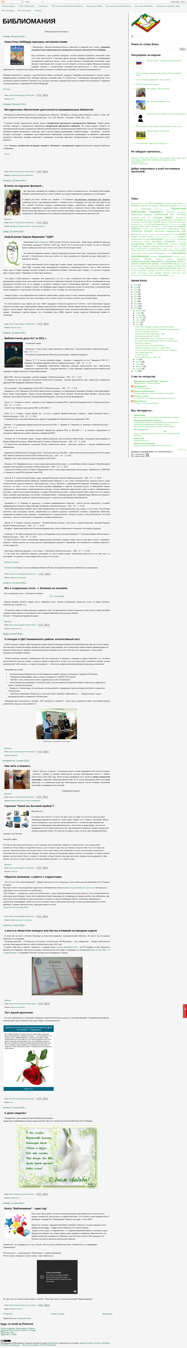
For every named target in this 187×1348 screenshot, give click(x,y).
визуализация (181, 217)
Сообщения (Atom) (24, 1318)
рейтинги (176, 264)
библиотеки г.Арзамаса (17, 226)
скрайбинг (134, 268)
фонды (184, 270)
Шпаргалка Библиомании (144, 391)
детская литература (156, 224)
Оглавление (9, 568)
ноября (139, 313)
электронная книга (178, 273)
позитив (176, 256)
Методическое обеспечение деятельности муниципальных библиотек (48, 109)
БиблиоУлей (139, 438)
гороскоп (163, 222)
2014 (136, 301)
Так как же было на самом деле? (15, 907)
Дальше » (8, 219)
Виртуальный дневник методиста (147, 420)
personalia (17, 327)
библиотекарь (146, 209)
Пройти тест (28, 1089)
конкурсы (181, 237)
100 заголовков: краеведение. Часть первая (153, 80)
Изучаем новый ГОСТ (141, 440)
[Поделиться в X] (42, 95)
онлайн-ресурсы (155, 248)
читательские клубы (145, 273)
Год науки (143, 222)
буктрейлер (135, 217)
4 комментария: (29, 171)
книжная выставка (138, 237)
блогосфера (181, 215)
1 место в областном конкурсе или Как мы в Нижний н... (157, 350)
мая (137, 359)
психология (170, 261)
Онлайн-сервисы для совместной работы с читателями (154, 393)
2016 (136, 297)
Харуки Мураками (41, 242)
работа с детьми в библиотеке (35, 226)
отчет (145, 250)
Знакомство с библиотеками (162, 226)
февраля (139, 366)
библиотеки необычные (176, 212)
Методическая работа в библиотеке (118, 6)
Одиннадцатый (140, 386)
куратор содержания (170, 239)
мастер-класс (182, 241)
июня (138, 324)
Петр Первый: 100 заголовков (158, 89)
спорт (184, 268)
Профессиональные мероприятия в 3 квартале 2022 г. (153, 445)
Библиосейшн (139, 415)
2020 (136, 287)
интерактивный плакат (177, 229)
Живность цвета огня (86, 888)
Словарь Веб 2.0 (137, 162)
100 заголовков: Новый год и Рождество (151, 143)
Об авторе (38, 10)
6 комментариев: (30, 751)
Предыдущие (107, 1314)
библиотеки (13, 755)
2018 (136, 292)
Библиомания (29, 21)
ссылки (134, 270)
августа (139, 320)
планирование (159, 253)
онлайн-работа (142, 248)
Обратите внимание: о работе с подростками (33, 876)
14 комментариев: (30, 1003)
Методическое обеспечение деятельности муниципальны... (158, 329)
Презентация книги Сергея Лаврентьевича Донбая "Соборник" (156, 417)
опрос (165, 248)
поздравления (14, 1198)
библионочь (173, 206)
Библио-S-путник (69, 888)
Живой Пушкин (140, 401)
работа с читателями (25, 920)
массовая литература (163, 241)
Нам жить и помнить (17, 766)
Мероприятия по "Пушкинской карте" (147, 383)
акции (179, 203)
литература (181, 239)
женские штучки (176, 224)
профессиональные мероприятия (147, 261)
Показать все (182, 449)
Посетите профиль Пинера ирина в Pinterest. (18, 1328)
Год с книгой (154, 222)
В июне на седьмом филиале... (24, 185)
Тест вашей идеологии (18, 1012)
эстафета (154, 275)
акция (184, 203)
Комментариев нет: (30, 574)
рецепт (183, 264)
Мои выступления (24, 10)
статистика (142, 270)
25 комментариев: (30, 1305)
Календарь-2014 (169, 234)
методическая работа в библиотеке (21, 175)
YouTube (171, 275)
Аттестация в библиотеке (144, 6)
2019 (136, 290)
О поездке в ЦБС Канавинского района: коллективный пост (42, 639)
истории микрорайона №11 (67, 947)
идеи (175, 226)
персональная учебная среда (142, 253)
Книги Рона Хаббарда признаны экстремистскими (35, 41)
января (139, 369)
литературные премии (140, 241)
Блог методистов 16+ (150, 430)
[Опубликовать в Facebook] (44, 95)
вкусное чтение (149, 220)
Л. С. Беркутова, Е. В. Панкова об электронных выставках (154, 398)
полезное (183, 256)
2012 (136, 306)
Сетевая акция (180, 266)
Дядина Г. (167, 224)
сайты (133, 266)
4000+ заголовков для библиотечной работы (67, 6)
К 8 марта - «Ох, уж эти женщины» (146, 403)
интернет (148, 231)
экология (166, 273)
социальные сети (15, 628)
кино (177, 234)
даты (180, 222)
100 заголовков (155, 203)
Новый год (136, 246)
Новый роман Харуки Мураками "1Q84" (29, 236)
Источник (6, 89)
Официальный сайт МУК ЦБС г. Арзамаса (151, 381)
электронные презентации (141, 275)
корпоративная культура (140, 239)
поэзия (148, 259)
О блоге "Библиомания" (26, 6)
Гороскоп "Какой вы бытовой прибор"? (29, 806)
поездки (154, 256)
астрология (13, 871)
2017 (136, 294)
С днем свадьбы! (15, 1113)
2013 (136, 304)
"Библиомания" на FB (139, 203)
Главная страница (8, 6)
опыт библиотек (174, 248)
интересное (136, 231)
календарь (159, 234)
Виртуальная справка (94, 6)
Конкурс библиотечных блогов (165, 237)
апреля (139, 362)
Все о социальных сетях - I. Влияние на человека (35, 588)
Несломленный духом (142, 388)
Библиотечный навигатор (144, 443)
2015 (136, 299)
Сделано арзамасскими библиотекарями (151, 266)
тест (11, 1102)
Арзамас (13, 800)
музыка (182, 244)
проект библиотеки (176, 259)
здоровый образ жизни (140, 226)
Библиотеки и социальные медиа (168, 6)
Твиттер (158, 270)
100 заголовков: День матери (147, 84)
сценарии (151, 270)
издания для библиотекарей (154, 229)
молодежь (173, 244)
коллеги (151, 237)
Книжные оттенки (141, 396)
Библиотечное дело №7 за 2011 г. (25, 338)
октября (139, 315)
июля (138, 322)
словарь (141, 268)
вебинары (157, 217)
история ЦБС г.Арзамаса (148, 234)
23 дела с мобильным (139, 164)
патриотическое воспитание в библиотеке (162, 250)
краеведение (36, 800)
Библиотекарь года (161, 209)
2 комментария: (29, 95)
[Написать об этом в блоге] (39, 95)
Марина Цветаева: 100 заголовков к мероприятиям (166, 114)
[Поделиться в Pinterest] (47, 95)
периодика (182, 250)
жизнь (183, 224)
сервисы (170, 266)
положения (135, 259)
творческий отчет (169, 270)
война (158, 220)
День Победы (143, 224)
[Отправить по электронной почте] (37, 95)
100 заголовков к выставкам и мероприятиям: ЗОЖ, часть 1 (159, 126)
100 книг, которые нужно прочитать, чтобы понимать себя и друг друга (158, 158)
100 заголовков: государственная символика (164, 61)
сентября (139, 317)
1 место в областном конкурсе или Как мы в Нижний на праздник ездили (50, 930)
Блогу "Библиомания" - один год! (25, 1208)
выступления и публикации (172, 220)
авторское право (170, 203)
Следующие (8, 1314)
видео (169, 217)
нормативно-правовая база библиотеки (157, 246)
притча (159, 259)
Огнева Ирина (53, 1343)
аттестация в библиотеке (159, 206)
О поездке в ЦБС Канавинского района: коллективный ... (157, 341)
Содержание (43, 6)
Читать (7, 154)
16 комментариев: (30, 625)
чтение (158, 273)
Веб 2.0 (146, 218)
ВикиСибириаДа (137, 220)
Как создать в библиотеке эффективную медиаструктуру (153, 160)
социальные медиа (154, 268)
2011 (136, 308)
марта (138, 364)
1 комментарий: (29, 868)
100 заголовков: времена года (158, 101)
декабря (139, 311)
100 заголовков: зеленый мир (158, 131)
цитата (133, 273)
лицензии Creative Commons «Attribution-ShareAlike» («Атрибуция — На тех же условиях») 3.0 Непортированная (56, 1344)
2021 (136, 285)
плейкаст (168, 253)
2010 (136, 371)
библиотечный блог (16, 1309)
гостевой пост (172, 222)
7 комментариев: (30, 324)
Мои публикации (8, 10)
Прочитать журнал (11, 562)
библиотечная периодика (18, 577)
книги (12, 99)
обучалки (176, 246)
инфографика (159, 231)
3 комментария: (29, 797)
